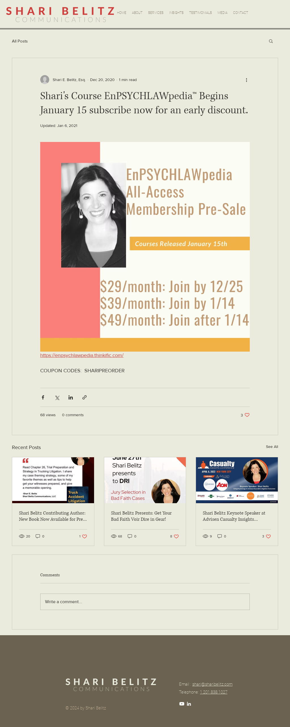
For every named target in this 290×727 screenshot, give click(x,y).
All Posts (20, 41)
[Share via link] (84, 397)
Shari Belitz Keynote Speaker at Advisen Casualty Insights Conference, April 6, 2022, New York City (234, 516)
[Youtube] (182, 704)
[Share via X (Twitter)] (56, 397)
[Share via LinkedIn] (70, 397)
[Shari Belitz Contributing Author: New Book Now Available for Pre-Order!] (53, 480)
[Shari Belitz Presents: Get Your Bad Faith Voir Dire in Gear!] (145, 480)
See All (272, 446)
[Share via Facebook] (43, 397)
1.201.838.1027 (213, 692)
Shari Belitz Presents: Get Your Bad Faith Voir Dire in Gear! (141, 516)
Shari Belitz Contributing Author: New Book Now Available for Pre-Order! (52, 516)
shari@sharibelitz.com (212, 684)
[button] (271, 41)
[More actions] (246, 79)
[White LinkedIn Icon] (189, 704)
